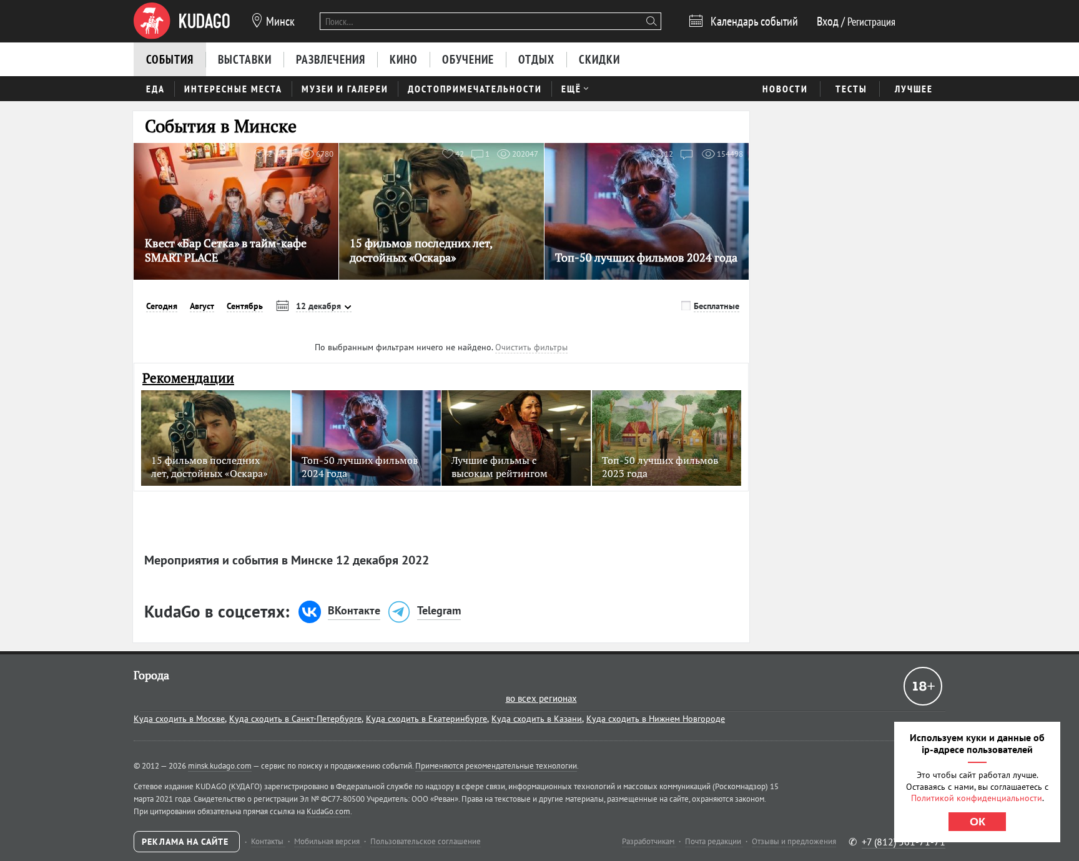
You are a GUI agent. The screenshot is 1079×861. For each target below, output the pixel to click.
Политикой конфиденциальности (976, 798)
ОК (977, 821)
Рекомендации (188, 378)
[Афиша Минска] (182, 21)
